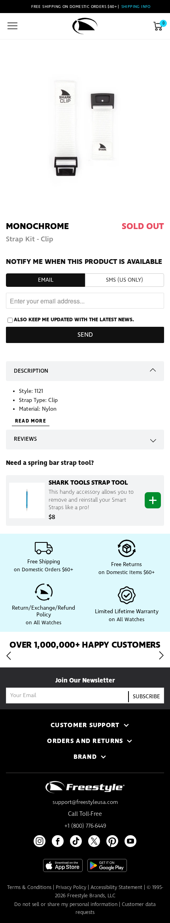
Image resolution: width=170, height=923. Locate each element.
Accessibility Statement (116, 887)
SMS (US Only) (124, 280)
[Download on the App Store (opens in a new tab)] (63, 865)
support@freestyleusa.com (85, 802)
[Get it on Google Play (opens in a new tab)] (107, 865)
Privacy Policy (71, 887)
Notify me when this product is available (84, 262)
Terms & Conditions (29, 887)
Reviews (25, 439)
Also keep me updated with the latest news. (74, 319)
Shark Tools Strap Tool (88, 482)
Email (45, 280)
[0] (157, 26)
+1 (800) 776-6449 (85, 826)
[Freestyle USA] (85, 26)
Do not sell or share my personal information (65, 904)
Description (31, 371)
